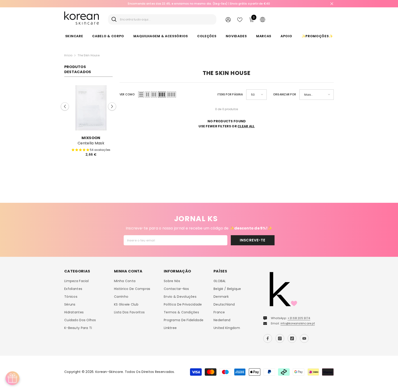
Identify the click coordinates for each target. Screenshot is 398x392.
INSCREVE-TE (252, 238)
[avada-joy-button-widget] (12, 378)
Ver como (127, 94)
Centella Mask (88, 143)
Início (68, 55)
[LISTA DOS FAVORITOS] (239, 19)
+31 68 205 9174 (298, 317)
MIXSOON (88, 137)
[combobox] (166, 19)
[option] (88, 122)
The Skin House (88, 55)
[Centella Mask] (88, 108)
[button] (65, 106)
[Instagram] (279, 337)
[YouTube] (304, 337)
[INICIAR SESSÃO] (228, 19)
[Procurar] (162, 19)
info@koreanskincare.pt (298, 322)
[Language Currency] (262, 19)
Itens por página (230, 94)
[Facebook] (267, 337)
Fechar (332, 4)
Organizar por (284, 94)
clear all (246, 126)
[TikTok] (292, 337)
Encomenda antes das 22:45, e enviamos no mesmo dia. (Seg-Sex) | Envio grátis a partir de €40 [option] (199, 4)
